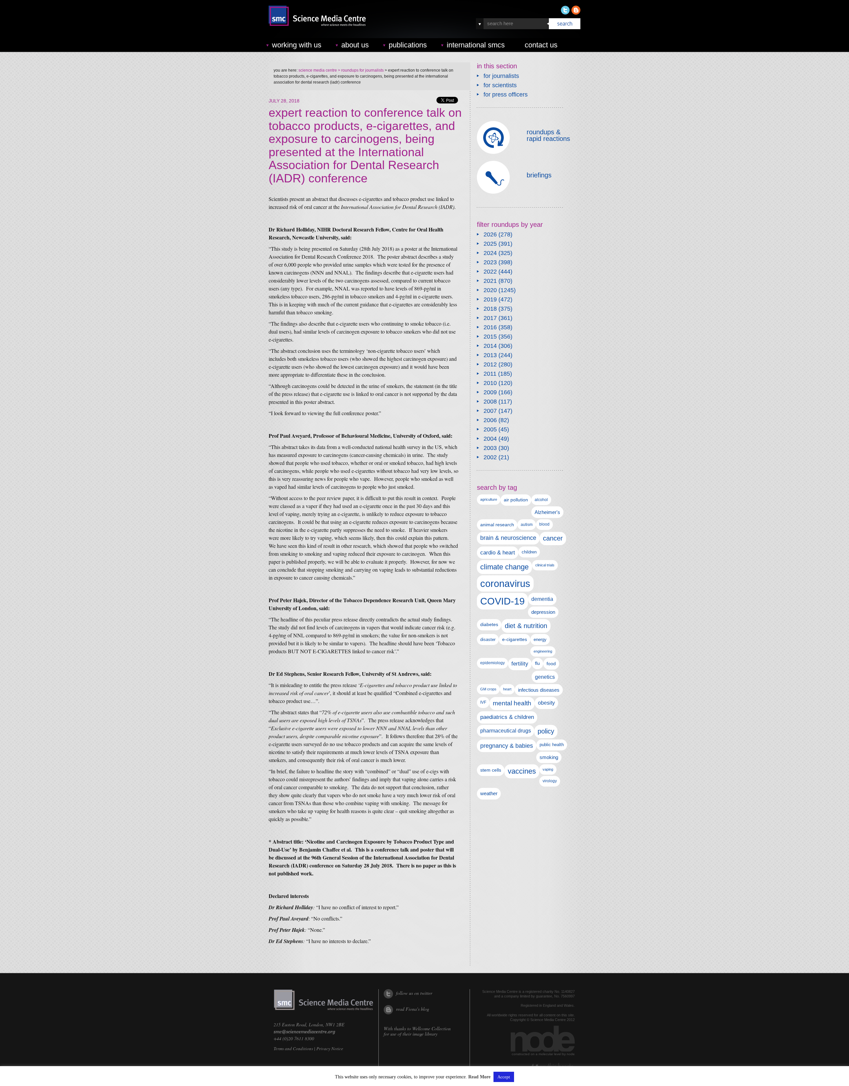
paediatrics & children (507, 717)
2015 (490, 336)
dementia (542, 599)
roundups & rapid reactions (548, 135)
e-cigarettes (514, 639)
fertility (519, 664)
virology (550, 781)
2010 (490, 383)
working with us (296, 45)
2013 (490, 355)
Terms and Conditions (293, 1049)
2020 (490, 290)
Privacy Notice (329, 1049)
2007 (490, 411)
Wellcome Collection (431, 1028)
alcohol (541, 499)
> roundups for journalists (360, 70)
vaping (548, 769)
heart (507, 689)
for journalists (501, 76)
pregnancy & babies (506, 745)
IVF (483, 702)
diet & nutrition (526, 625)
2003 (490, 448)
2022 (490, 271)
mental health (512, 703)
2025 (490, 243)
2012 (490, 364)
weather (488, 793)
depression (543, 612)
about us (355, 45)
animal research (497, 524)
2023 (490, 262)
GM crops (488, 689)
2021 (490, 281)
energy (540, 639)
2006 (490, 420)
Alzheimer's (547, 512)
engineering (543, 651)
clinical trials (545, 565)
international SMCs (476, 45)
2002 (490, 457)
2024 (490, 253)
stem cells (490, 770)
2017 (490, 318)
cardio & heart (497, 552)
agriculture (488, 499)
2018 (490, 308)
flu (537, 663)
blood (544, 524)
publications (408, 45)
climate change (504, 567)
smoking (549, 757)
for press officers (506, 94)
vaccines (522, 771)
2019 (490, 299)
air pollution (516, 499)
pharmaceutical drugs (505, 731)
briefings (539, 175)
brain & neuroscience (508, 538)
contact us (541, 45)
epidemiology (492, 663)
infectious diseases (538, 690)
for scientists (500, 85)
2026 (490, 234)
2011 (490, 373)
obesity (546, 703)
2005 (490, 429)
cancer (553, 538)
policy (546, 731)
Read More (479, 1077)
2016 (490, 327)
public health (552, 744)
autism (527, 524)
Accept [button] (503, 1076)
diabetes (489, 624)
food (551, 663)
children (529, 551)
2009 (490, 392)
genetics (545, 677)
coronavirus (505, 583)
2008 (490, 401)
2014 (490, 346)
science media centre (317, 70)
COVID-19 (502, 601)
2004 (490, 438)
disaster (487, 639)
